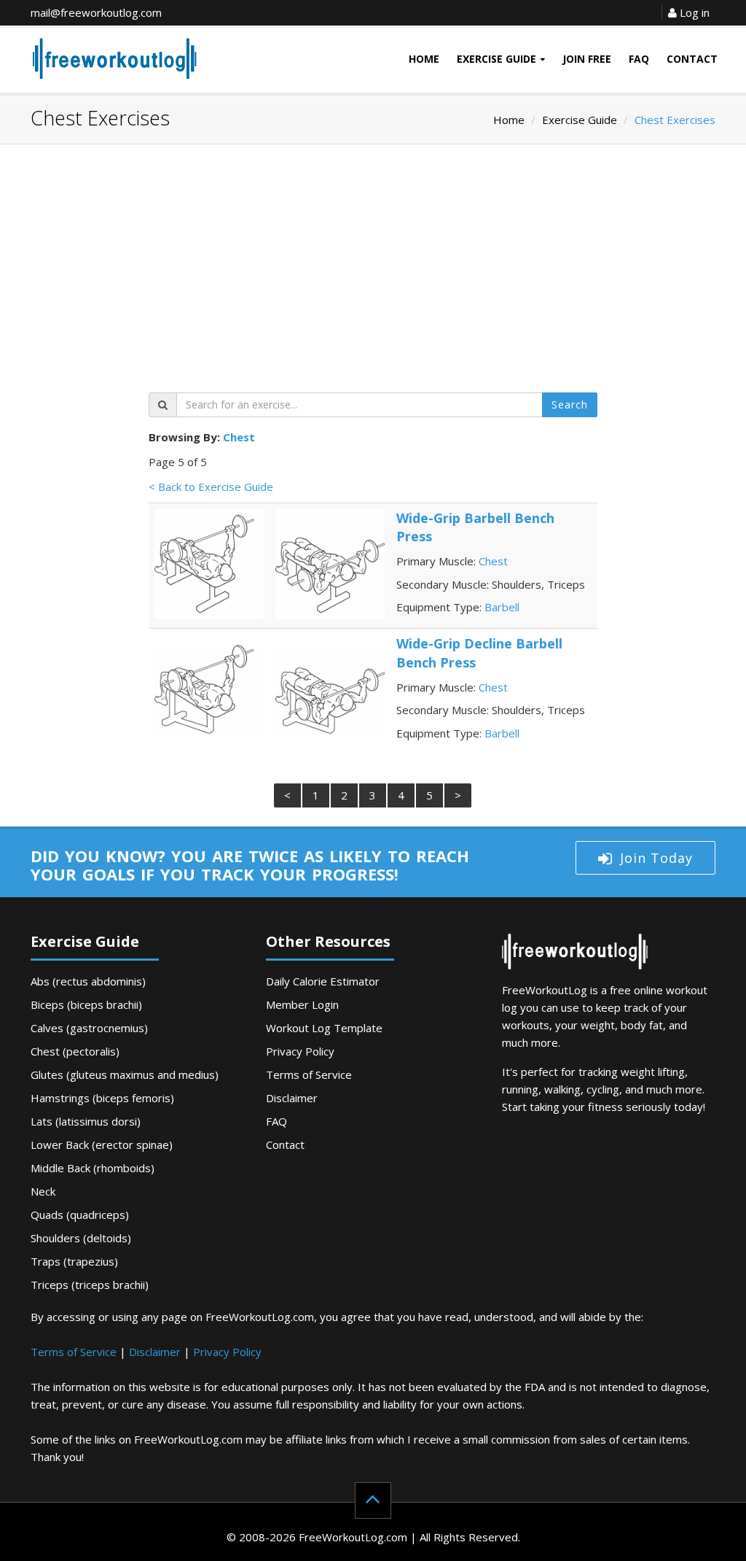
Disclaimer (292, 1098)
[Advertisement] (373, 276)
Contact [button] (692, 59)
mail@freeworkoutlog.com (96, 12)
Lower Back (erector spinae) (102, 1144)
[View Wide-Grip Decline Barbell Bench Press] (209, 688)
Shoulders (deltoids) (81, 1238)
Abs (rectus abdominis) (88, 981)
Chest (239, 437)
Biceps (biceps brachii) (86, 1004)
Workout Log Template (324, 1027)
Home (509, 119)
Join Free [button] (586, 59)
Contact (285, 1144)
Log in (693, 12)
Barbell (501, 607)
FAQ (276, 1121)
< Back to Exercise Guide (211, 486)
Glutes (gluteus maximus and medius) (125, 1074)
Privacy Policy (300, 1051)
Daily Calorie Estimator (323, 981)
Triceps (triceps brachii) (90, 1284)
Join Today (656, 858)
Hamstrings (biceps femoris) (102, 1098)
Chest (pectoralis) (75, 1051)
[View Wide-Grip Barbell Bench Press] (209, 562)
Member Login (302, 1004)
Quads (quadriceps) (80, 1214)
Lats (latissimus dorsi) (86, 1121)
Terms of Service (309, 1074)
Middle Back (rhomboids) (92, 1168)
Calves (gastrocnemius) (89, 1027)
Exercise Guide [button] (496, 59)
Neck (43, 1191)
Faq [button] (639, 59)
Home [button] (424, 59)
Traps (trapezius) (74, 1261)
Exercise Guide (579, 119)
